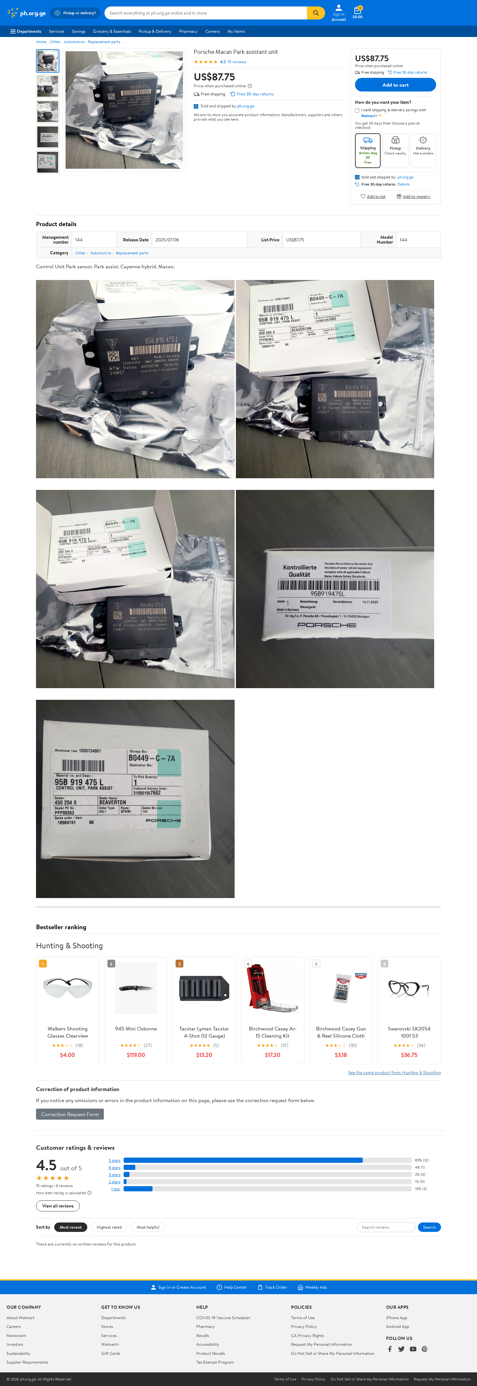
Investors (14, 1344)
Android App (397, 1326)
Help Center (235, 1287)
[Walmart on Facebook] (389, 1349)
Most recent (71, 1227)
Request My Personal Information (321, 1344)
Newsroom (16, 1335)
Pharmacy (188, 31)
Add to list (376, 196)
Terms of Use (303, 1317)
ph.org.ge (245, 106)
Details (404, 184)
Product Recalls (210, 1353)
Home (41, 41)
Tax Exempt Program (215, 1362)
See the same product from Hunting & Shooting (394, 1072)
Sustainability (18, 1353)
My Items (236, 31)
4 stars (114, 1167)
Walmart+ (110, 1344)
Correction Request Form (70, 1114)
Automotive (74, 41)
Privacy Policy (304, 1326)
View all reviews (58, 1206)
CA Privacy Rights (307, 1335)
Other (55, 41)
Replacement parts (104, 41)
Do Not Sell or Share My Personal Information (332, 1353)
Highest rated (109, 1227)
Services (56, 31)
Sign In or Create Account (182, 1287)
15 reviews (237, 61)
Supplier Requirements (27, 1362)
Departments (29, 31)
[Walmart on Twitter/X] (401, 1349)
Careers (212, 31)
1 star (115, 1188)
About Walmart (20, 1317)
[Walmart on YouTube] (413, 1349)
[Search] (316, 12)
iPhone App (396, 1317)
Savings (78, 31)
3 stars (114, 1174)
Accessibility (207, 1344)
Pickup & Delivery (155, 31)
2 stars (114, 1181)
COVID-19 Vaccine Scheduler (223, 1317)
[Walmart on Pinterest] (424, 1349)
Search (429, 1227)
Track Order (276, 1287)
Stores (107, 1326)
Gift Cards (110, 1353)
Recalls (202, 1335)
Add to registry (417, 196)
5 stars (114, 1160)
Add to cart (396, 84)
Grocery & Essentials (112, 31)
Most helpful (148, 1227)
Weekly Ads (316, 1287)
